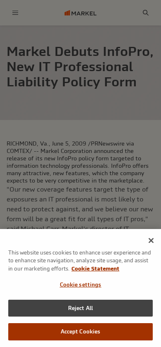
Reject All (80, 308)
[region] (80, 288)
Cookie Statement (95, 269)
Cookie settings (81, 285)
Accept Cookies (81, 331)
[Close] (151, 240)
